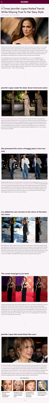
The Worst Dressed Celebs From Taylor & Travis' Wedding (42, 394)
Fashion (2, 6)
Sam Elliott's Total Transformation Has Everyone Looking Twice (18, 394)
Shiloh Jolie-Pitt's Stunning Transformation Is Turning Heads (6, 394)
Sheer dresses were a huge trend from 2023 (10, 119)
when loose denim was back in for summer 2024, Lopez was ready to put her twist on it (24, 183)
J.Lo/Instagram (44, 115)
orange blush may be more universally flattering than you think (21, 372)
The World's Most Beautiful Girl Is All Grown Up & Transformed (30, 394)
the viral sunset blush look (7, 367)
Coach (13, 63)
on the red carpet (31, 58)
